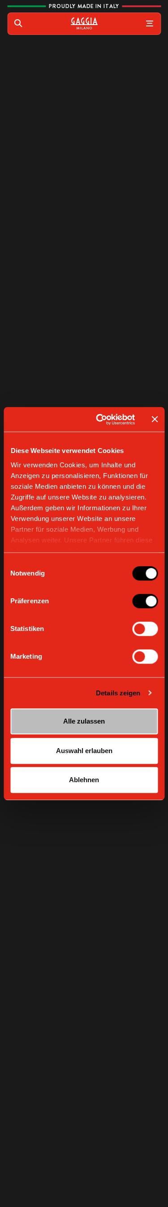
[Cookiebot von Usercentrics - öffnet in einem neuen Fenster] (100, 419)
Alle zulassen (84, 721)
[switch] (145, 601)
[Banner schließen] (154, 419)
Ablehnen (84, 779)
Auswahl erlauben (84, 750)
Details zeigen (118, 693)
